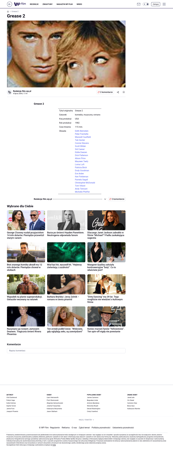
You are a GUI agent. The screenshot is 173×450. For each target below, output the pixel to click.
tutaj (54, 445)
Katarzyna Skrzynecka (54, 409)
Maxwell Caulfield (83, 137)
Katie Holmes (11, 403)
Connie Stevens (82, 143)
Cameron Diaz (132, 403)
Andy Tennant (81, 189)
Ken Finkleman (81, 176)
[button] (146, 4)
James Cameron (92, 397)
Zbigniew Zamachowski (55, 403)
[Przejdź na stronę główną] (9, 6)
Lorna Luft (79, 164)
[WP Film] (22, 4)
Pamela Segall (81, 179)
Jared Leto (130, 397)
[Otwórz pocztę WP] (139, 4)
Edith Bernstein (81, 131)
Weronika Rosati (92, 406)
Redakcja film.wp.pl (22, 91)
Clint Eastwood (11, 397)
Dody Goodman (82, 170)
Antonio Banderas (93, 403)
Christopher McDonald (85, 182)
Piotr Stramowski (53, 400)
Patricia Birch (81, 167)
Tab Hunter (80, 140)
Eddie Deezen (81, 152)
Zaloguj (156, 4)
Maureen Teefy (81, 161)
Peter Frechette (81, 134)
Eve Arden (79, 173)
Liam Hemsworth (53, 397)
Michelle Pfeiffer (82, 192)
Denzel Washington (93, 409)
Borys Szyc (131, 406)
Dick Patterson (81, 155)
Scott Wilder (80, 146)
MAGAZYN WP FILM (65, 4)
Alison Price (80, 158)
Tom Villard (80, 186)
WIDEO (79, 4)
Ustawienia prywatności (123, 427)
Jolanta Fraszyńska (53, 406)
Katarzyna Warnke (133, 409)
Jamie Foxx (10, 409)
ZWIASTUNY (48, 4)
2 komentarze (106, 92)
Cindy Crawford (92, 411)
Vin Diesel (130, 400)
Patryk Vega (10, 400)
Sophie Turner (11, 406)
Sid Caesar (80, 149)
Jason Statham (52, 411)
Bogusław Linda (92, 400)
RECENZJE (34, 4)
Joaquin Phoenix (12, 411)
